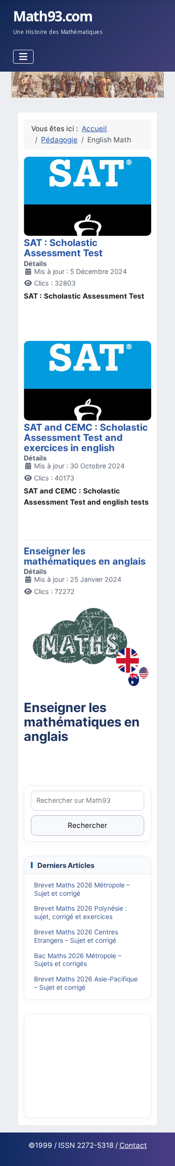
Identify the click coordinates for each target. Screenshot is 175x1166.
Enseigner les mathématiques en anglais (85, 556)
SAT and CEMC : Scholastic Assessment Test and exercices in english (86, 437)
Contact (133, 1145)
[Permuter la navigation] (23, 57)
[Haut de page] (159, 1149)
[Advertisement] (87, 1065)
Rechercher (87, 825)
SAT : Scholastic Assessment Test (63, 248)
